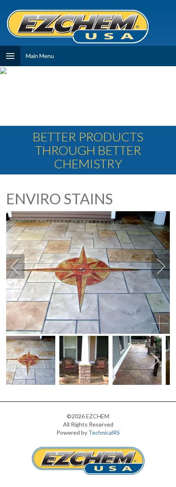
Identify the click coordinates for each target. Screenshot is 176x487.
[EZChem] (77, 26)
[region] (88, 96)
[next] (155, 266)
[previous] (20, 266)
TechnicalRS (104, 432)
